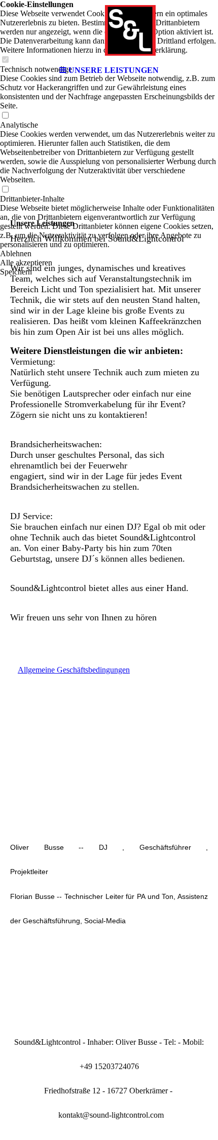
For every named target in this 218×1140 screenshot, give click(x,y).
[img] (109, 30)
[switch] (5, 115)
